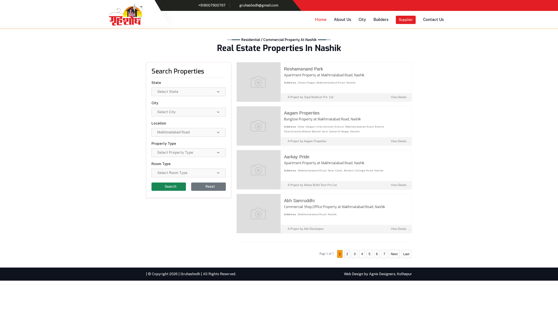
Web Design (353, 274)
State (156, 83)
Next (394, 254)
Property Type (163, 144)
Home (321, 19)
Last (406, 254)
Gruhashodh (190, 274)
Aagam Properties (302, 113)
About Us (342, 19)
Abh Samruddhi (299, 200)
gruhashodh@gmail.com (258, 5)
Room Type (161, 164)
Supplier (406, 20)
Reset (209, 186)
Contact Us (433, 19)
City (362, 19)
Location (158, 123)
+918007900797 (212, 5)
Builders (380, 19)
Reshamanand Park (303, 69)
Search (170, 186)
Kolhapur (404, 274)
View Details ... (400, 97)
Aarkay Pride (296, 156)
